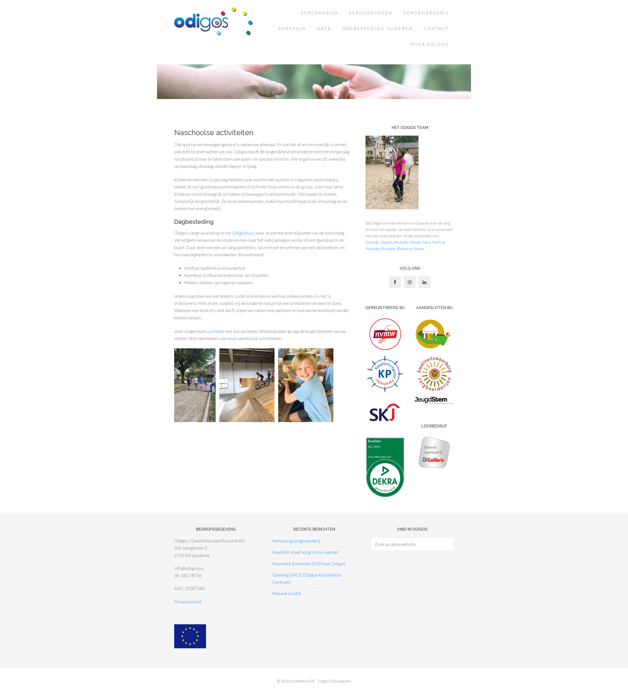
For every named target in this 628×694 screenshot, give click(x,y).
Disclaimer (341, 681)
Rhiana (402, 248)
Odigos (213, 22)
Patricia (438, 242)
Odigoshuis (243, 233)
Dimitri (386, 242)
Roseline (388, 248)
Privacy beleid (187, 601)
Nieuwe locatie (286, 593)
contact (217, 331)
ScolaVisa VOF (303, 681)
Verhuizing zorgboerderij (296, 540)
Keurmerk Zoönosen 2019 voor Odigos (308, 563)
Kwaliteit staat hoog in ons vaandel (305, 552)
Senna (419, 248)
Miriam (415, 242)
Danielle (372, 242)
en (410, 248)
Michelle (401, 242)
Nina (427, 242)
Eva (430, 229)
